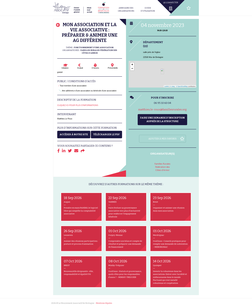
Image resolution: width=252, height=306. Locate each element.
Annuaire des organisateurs (126, 9)
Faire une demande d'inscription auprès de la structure (162, 119)
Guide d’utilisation (148, 9)
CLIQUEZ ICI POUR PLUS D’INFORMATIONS (77, 105)
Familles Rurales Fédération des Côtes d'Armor (162, 167)
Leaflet (166, 86)
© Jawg (172, 86)
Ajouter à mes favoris (162, 138)
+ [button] (132, 64)
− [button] (132, 68)
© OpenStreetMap (182, 86)
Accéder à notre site (74, 134)
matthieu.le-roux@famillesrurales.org (162, 109)
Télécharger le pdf (106, 134)
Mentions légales (104, 303)
